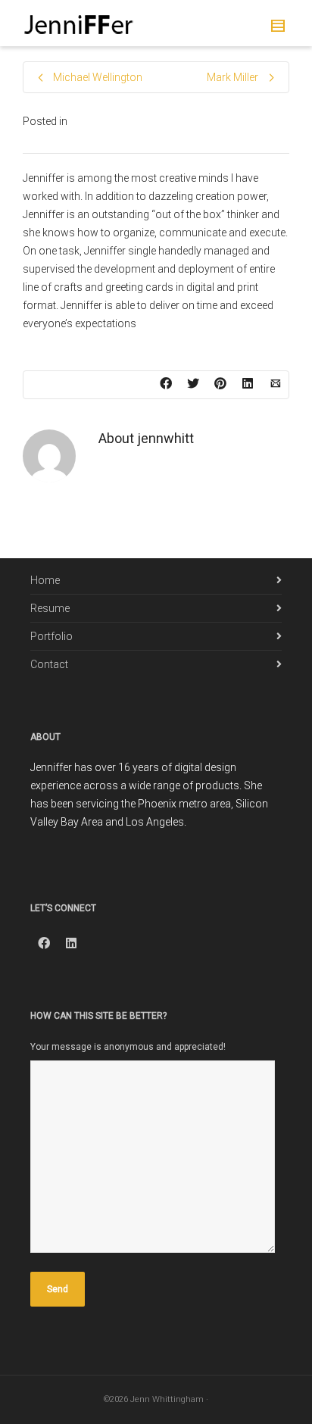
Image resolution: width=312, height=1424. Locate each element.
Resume (50, 608)
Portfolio (51, 636)
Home (45, 580)
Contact (49, 664)
